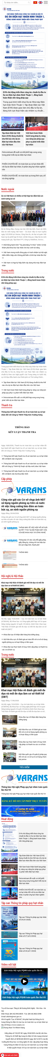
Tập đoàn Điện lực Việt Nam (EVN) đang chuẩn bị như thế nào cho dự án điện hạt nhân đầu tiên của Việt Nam (12, 139)
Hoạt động (7, 819)
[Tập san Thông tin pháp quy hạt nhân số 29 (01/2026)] (9, 918)
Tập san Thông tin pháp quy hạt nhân (22, 903)
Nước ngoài (7, 189)
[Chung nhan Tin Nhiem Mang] (13, 1027)
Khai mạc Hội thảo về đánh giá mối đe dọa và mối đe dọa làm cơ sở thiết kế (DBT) (22, 584)
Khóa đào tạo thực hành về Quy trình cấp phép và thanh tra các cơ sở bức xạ (24, 648)
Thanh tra (6, 405)
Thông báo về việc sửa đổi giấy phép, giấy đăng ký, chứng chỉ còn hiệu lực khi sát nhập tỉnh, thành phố (32, 542)
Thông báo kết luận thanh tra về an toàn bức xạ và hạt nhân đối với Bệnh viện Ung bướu (25, 457)
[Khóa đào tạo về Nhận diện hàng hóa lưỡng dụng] (9, 720)
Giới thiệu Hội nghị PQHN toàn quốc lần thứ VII (24, 997)
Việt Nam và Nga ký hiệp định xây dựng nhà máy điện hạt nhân (24, 264)
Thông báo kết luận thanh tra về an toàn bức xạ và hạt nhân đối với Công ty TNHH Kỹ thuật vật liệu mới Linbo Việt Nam (25, 464)
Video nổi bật (8, 964)
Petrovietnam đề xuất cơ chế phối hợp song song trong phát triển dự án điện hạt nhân (22, 153)
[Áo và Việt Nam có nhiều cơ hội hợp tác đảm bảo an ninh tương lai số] (23, 213)
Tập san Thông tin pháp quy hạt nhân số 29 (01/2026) (32, 918)
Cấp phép (6, 479)
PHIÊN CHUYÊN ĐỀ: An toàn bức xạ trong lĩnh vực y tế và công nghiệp (23, 177)
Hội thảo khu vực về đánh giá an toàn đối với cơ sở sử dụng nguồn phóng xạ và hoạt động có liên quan (24, 640)
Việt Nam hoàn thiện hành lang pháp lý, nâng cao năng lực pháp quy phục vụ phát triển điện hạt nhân (35, 139)
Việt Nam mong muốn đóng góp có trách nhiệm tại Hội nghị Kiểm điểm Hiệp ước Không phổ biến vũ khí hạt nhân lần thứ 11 (24, 255)
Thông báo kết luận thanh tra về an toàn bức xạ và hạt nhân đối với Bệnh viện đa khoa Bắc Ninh (25, 472)
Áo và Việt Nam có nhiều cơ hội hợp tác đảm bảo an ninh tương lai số (22, 197)
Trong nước (7, 270)
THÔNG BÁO (23, 552)
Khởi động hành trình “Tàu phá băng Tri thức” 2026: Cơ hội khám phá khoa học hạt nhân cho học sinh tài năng (24, 246)
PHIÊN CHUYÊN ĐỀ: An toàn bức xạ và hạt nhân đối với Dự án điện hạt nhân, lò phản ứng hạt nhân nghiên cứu (23, 167)
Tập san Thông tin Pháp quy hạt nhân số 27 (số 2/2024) (30, 934)
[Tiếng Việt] (35, 2)
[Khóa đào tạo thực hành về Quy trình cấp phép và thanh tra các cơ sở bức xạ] (9, 745)
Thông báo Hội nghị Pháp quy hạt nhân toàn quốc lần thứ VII (24, 788)
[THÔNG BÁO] (9, 555)
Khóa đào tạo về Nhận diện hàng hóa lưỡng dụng (21, 634)
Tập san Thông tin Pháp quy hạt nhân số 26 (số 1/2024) (30, 949)
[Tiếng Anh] (40, 2)
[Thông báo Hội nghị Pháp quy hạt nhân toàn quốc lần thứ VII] (24, 777)
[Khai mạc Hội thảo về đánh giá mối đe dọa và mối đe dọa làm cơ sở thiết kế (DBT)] (23, 602)
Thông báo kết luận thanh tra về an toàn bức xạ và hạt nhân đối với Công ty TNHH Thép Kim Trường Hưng (23, 413)
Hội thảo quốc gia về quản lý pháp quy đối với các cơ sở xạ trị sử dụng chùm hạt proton (33, 756)
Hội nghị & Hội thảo (12, 576)
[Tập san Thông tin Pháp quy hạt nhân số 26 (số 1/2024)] (9, 949)
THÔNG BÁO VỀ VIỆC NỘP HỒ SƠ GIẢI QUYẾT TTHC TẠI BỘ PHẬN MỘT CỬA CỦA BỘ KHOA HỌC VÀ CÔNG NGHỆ (33, 530)
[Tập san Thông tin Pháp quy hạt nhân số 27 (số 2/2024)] (9, 934)
